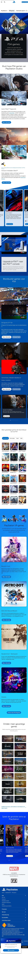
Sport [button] (17, 438)
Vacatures (4, 899)
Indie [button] (21, 438)
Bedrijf (3, 904)
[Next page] (26, 10)
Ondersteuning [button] (5, 914)
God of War (11, 113)
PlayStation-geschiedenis (6, 906)
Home (3, 892)
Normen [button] (4, 912)
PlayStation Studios (5, 900)
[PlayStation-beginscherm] (14, 2)
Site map (22, 941)
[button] (14, 98)
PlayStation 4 (4, 10)
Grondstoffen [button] (5, 917)
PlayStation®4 (8, 892)
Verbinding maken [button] (6, 920)
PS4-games (11, 10)
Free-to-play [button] (12, 438)
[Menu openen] (1, 2)
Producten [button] (4, 909)
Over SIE (3, 897)
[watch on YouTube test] (23, 104)
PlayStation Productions (6, 902)
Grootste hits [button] (5, 438)
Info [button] (3, 895)
